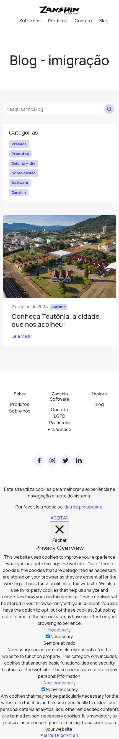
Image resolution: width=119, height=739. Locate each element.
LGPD (59, 416)
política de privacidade (79, 507)
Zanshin (19, 192)
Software (20, 182)
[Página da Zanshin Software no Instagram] (52, 460)
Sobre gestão (24, 172)
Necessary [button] (59, 630)
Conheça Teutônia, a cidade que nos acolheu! (55, 320)
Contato (83, 21)
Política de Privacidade (59, 426)
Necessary (62, 636)
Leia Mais (21, 336)
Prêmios (19, 143)
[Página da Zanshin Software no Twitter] (65, 460)
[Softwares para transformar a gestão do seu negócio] (59, 10)
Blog (103, 21)
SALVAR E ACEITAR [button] (59, 736)
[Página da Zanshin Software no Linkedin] (78, 460)
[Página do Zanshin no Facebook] (39, 460)
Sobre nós (30, 21)
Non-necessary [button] (60, 683)
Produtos (57, 21)
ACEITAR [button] (60, 518)
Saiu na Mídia (23, 163)
